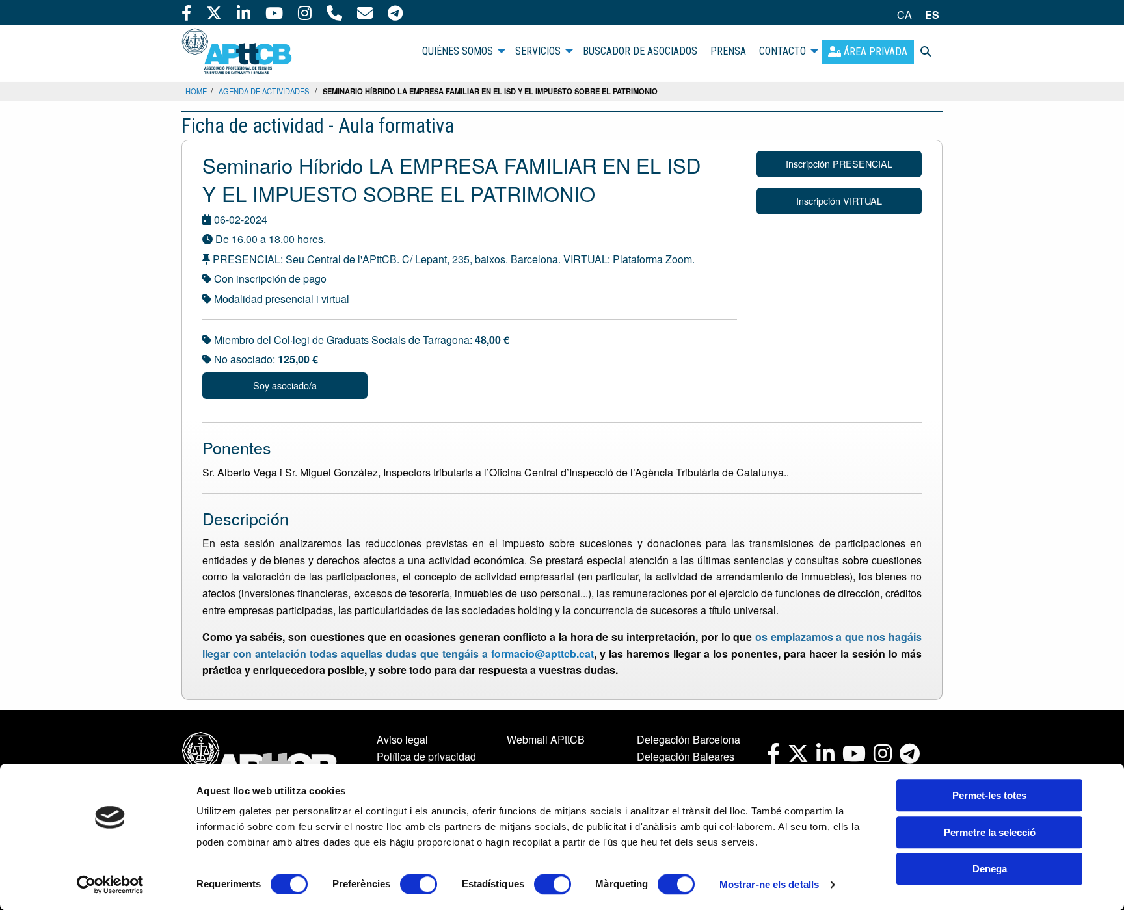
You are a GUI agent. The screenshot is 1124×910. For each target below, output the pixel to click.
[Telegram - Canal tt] (395, 12)
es (932, 14)
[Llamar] (334, 12)
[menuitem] (868, 52)
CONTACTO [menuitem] (782, 51)
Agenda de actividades (264, 91)
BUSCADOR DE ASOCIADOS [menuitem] (640, 51)
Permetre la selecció (990, 832)
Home (196, 91)
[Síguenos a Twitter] (214, 12)
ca (904, 14)
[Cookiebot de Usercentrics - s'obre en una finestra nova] (110, 884)
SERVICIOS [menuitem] (538, 51)
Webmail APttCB (546, 739)
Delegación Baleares (685, 756)
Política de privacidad (426, 756)
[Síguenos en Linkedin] (243, 12)
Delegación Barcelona (688, 739)
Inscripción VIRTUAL (839, 200)
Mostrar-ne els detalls (769, 884)
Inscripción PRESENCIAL (839, 163)
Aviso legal (402, 739)
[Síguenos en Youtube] (274, 12)
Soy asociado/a (285, 385)
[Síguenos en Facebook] (186, 12)
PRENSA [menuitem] (728, 51)
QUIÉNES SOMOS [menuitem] (457, 51)
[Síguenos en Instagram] (305, 12)
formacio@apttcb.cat (542, 653)
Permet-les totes (989, 795)
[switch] (418, 884)
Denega (989, 868)
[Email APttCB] (365, 12)
